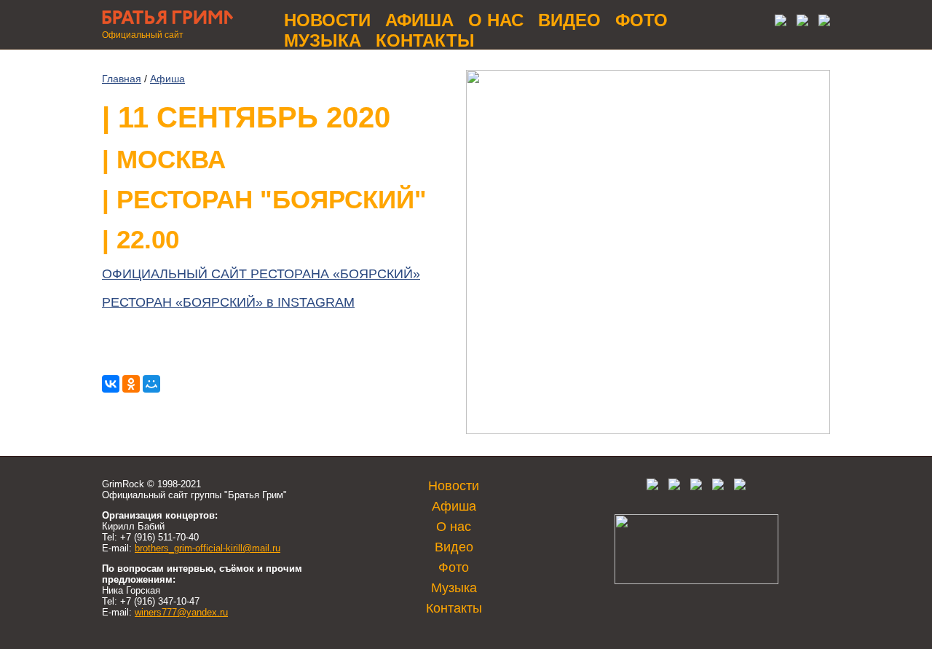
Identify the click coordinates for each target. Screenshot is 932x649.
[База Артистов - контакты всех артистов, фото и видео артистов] (696, 580)
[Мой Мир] (151, 384)
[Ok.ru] (798, 22)
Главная (121, 78)
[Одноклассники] (131, 384)
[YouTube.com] (820, 22)
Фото (641, 20)
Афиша (419, 20)
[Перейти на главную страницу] (167, 26)
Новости (327, 20)
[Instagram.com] (717, 486)
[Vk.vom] (776, 22)
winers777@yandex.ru (181, 612)
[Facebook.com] (674, 486)
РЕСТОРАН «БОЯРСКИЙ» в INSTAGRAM (228, 302)
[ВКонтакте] (110, 384)
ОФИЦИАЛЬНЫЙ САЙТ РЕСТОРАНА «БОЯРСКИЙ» (261, 274)
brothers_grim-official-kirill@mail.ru (207, 548)
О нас (496, 20)
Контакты (425, 40)
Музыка (322, 40)
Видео (569, 20)
